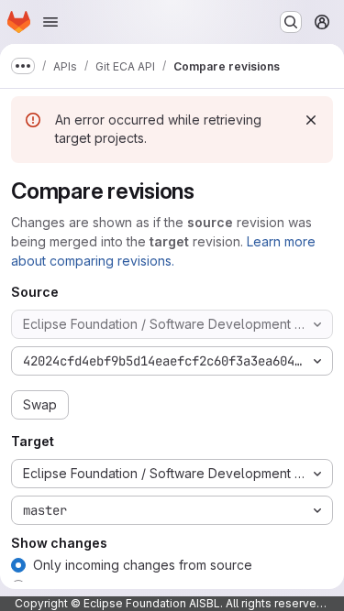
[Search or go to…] (291, 22)
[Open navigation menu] (50, 22)
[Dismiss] (311, 120)
